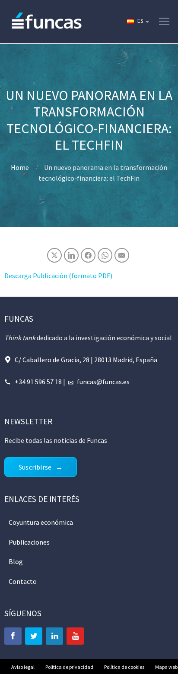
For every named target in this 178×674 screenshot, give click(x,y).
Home (20, 167)
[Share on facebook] (88, 255)
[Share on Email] (121, 255)
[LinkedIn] (54, 636)
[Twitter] (33, 636)
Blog (16, 561)
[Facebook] (13, 636)
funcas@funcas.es (103, 381)
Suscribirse (35, 467)
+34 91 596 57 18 (38, 381)
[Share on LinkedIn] (71, 255)
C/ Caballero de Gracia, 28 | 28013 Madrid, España (86, 359)
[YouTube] (75, 636)
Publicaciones (29, 542)
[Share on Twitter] (54, 255)
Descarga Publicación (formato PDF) (58, 275)
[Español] (137, 21)
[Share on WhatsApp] (105, 255)
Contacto (23, 581)
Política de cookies (124, 667)
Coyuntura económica (41, 522)
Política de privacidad (69, 667)
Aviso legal (23, 667)
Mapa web (166, 667)
